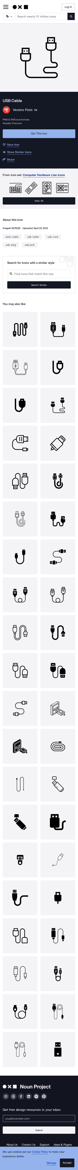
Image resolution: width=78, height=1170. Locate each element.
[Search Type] (9, 16)
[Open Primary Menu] (5, 7)
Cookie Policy (40, 1151)
